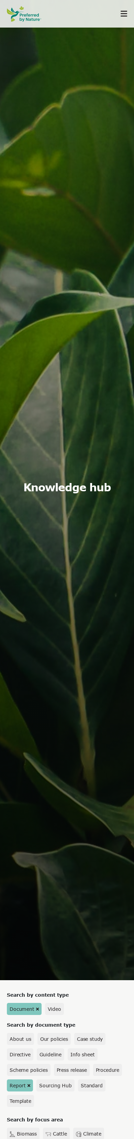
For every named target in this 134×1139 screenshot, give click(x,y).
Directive (20, 1054)
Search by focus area (35, 1119)
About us (20, 1039)
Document (22, 1009)
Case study (90, 1039)
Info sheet (82, 1054)
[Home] (27, 14)
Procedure (108, 1070)
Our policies (54, 1039)
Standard (92, 1085)
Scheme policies (29, 1070)
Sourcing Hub (55, 1085)
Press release (72, 1070)
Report (18, 1085)
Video (54, 1009)
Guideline (51, 1054)
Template (20, 1101)
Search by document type (41, 1025)
